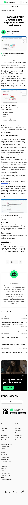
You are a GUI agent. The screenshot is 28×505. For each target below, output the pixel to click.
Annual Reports (4, 464)
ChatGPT (6, 55)
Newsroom (3, 432)
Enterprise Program (5, 442)
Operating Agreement (6, 461)
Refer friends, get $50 (6, 444)
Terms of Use (18, 432)
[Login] (26, 3)
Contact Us (18, 430)
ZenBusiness (4, 183)
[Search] (20, 2)
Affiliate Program (5, 439)
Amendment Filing (5, 473)
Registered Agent (5, 457)
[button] (23, 374)
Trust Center (18, 437)
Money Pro (3, 468)
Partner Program (5, 437)
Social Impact (4, 428)
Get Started (8, 387)
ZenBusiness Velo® (5, 466)
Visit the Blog (4, 435)
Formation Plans (5, 454)
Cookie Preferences (19, 442)
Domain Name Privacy (6, 479)
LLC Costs (3, 470)
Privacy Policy (18, 435)
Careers (3, 426)
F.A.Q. (16, 426)
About (2, 423)
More (18, 55)
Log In (11, 401)
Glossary (17, 439)
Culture (3, 430)
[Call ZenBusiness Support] (24, 2)
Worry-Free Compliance (6, 459)
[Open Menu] (1, 2)
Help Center (18, 428)
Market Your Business (8, 10)
